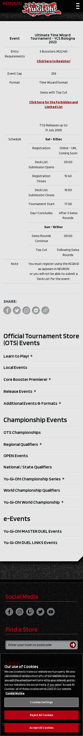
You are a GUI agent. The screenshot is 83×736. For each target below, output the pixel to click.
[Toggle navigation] (77, 6)
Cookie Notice (15, 693)
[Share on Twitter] (17, 310)
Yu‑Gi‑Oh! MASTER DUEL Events (33, 531)
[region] (41, 694)
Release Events (18, 391)
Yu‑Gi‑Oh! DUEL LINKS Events (30, 542)
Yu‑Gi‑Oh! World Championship (32, 502)
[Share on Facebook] (7, 310)
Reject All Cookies (41, 715)
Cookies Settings (41, 702)
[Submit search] (74, 644)
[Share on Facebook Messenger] (36, 310)
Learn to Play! (16, 356)
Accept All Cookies (41, 727)
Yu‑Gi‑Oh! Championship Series (32, 479)
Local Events (15, 367)
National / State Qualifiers (28, 467)
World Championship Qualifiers (32, 490)
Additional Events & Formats (30, 403)
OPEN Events (16, 455)
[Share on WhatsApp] (26, 310)
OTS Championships (22, 432)
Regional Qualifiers (21, 444)
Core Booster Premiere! (25, 379)
